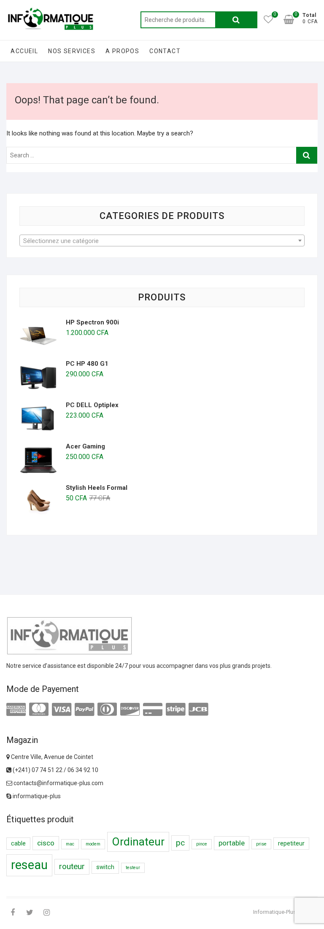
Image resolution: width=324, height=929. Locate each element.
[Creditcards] (152, 709)
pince (201, 844)
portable (232, 843)
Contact (165, 51)
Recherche (236, 19)
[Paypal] (84, 709)
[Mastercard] (39, 709)
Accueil (24, 51)
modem (93, 844)
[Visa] (61, 709)
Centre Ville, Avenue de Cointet (51, 756)
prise (261, 844)
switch (105, 867)
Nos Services (71, 51)
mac (70, 844)
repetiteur (291, 843)
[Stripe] (175, 709)
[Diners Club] (107, 709)
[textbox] (162, 241)
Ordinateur (138, 841)
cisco (45, 843)
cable (18, 843)
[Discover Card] (130, 709)
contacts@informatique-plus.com (57, 783)
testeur (133, 867)
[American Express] (16, 709)
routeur (72, 866)
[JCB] (198, 709)
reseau (29, 865)
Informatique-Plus (274, 912)
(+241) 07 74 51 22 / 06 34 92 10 (54, 770)
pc (180, 843)
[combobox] (161, 240)
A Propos (122, 51)
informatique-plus (36, 796)
